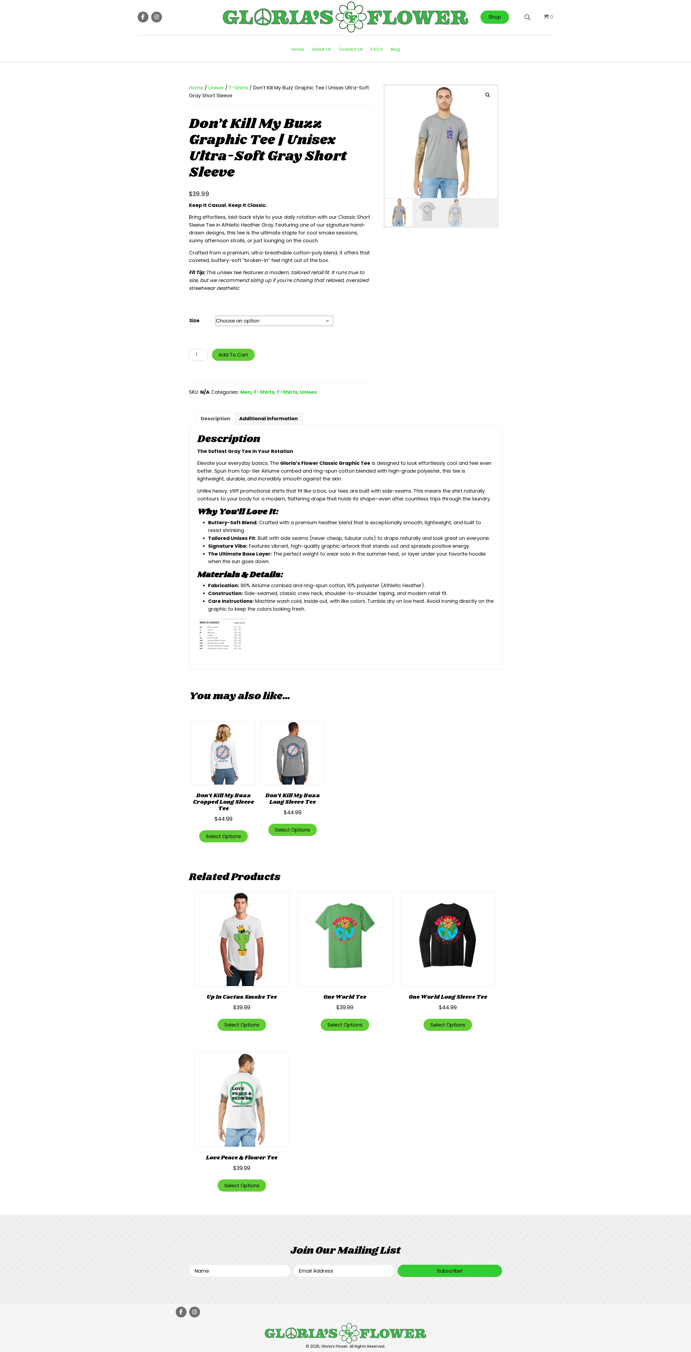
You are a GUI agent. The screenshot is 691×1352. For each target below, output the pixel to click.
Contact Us (351, 49)
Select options (223, 836)
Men (245, 392)
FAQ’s (377, 49)
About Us (321, 49)
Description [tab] (215, 418)
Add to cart (233, 354)
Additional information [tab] (268, 418)
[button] (143, 17)
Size (194, 320)
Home (297, 49)
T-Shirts (238, 87)
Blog (395, 49)
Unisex (216, 87)
